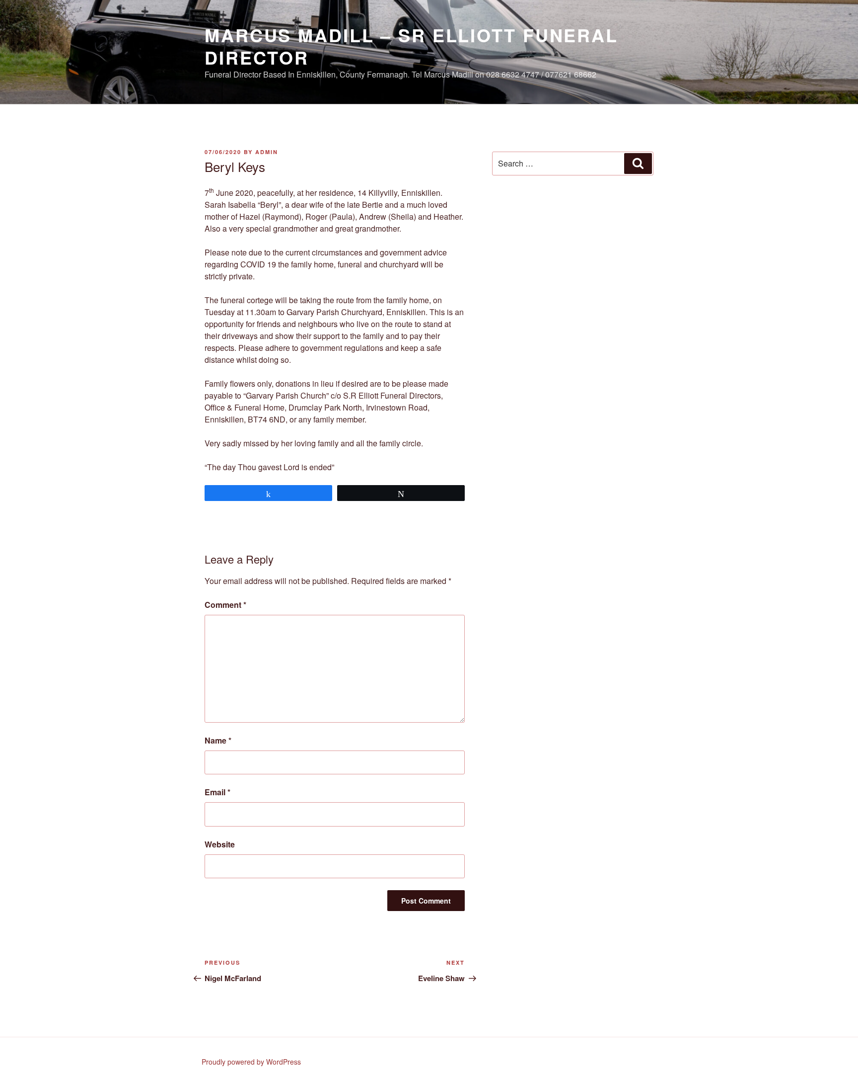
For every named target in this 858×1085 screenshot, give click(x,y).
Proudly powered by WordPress (251, 1062)
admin (266, 152)
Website (220, 844)
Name (218, 740)
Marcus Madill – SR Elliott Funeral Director (411, 46)
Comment (225, 604)
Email (217, 792)
